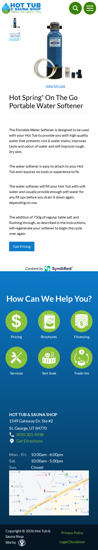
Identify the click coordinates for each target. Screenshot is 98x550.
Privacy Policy (72, 532)
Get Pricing (22, 246)
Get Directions (29, 440)
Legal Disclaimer (72, 542)
